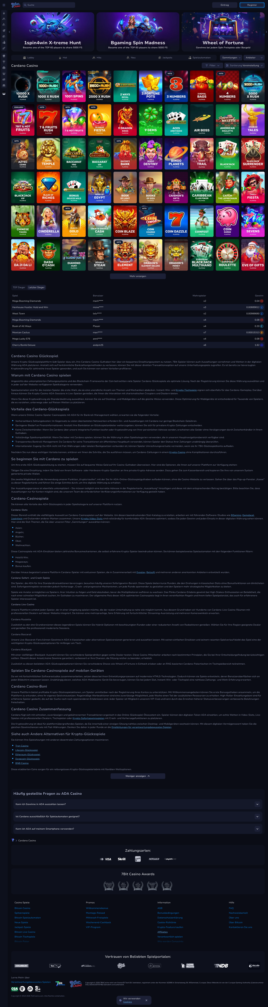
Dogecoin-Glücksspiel (27, 758)
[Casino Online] (154, 966)
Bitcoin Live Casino (25, 932)
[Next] (266, 32)
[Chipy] (121, 966)
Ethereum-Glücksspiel (27, 754)
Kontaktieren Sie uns (240, 927)
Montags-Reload (95, 913)
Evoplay (141, 572)
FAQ (231, 908)
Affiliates (162, 932)
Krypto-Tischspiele (186, 390)
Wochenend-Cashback (98, 922)
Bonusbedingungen (168, 913)
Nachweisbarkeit (238, 913)
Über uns (234, 917)
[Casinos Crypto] (188, 965)
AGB (159, 908)
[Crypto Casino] (13, 841)
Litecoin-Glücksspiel (26, 750)
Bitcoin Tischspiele (25, 936)
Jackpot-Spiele (23, 927)
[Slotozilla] (254, 966)
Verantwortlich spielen (170, 936)
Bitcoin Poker (22, 941)
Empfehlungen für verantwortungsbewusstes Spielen (141, 727)
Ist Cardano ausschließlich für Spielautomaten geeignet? (48, 816)
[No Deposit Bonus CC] (221, 966)
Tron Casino (21, 745)
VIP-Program (93, 927)
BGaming (236, 515)
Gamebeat (248, 515)
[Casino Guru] (55, 965)
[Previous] (9, 32)
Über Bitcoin (236, 922)
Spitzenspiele (22, 913)
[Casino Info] (88, 966)
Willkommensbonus (97, 908)
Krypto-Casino (177, 452)
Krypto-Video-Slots (92, 518)
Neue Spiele (21, 922)
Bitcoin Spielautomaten (28, 917)
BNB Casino (22, 763)
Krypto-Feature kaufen (170, 927)
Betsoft (150, 572)
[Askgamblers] (21, 965)
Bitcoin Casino (22, 908)
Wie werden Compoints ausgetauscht (170, 943)
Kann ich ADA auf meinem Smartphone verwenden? (45, 828)
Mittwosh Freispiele (97, 917)
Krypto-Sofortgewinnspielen (88, 718)
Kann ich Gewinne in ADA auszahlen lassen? (41, 804)
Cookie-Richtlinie (166, 922)
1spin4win (16, 518)
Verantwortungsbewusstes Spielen (31, 982)
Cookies (127, 1002)
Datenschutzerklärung (170, 917)
